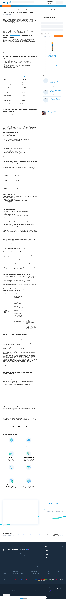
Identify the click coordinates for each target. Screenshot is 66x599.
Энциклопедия (10, 503)
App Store (6, 579)
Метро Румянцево (7, 555)
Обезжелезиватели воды (17, 569)
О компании (5, 566)
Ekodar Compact (15, 35)
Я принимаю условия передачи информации (46, 36)
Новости (46, 76)
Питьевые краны (48, 573)
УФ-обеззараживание (33, 569)
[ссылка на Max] (50, 591)
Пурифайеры (48, 566)
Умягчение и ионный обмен (34, 573)
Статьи (4, 571)
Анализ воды (59, 566)
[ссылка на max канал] (28, 549)
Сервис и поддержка (60, 569)
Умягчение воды (15, 571)
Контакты (4, 573)
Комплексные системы (16, 566)
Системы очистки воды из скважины (18, 573)
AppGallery (18, 579)
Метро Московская (25, 555)
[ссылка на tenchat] (62, 588)
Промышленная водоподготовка (35, 566)
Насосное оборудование (34, 571)
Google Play (12, 579)
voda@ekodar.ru (49, 3)
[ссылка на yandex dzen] (60, 588)
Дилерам (58, 571)
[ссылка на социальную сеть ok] (57, 588)
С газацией (47, 571)
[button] (61, 54)
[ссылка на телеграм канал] (26, 549)
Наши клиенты (8, 533)
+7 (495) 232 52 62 (40, 2)
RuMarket (29, 579)
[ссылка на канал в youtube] (52, 588)
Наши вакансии (5, 569)
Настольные (48, 569)
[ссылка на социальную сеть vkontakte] (50, 588)
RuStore (24, 579)
